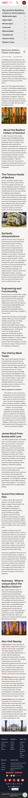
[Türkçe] (15, 784)
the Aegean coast (13, 246)
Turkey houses (4, 742)
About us (3, 763)
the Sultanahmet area (19, 66)
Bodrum (12, 744)
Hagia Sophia (6, 644)
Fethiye (12, 745)
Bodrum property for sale (4, 745)
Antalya (12, 747)
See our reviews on (14, 786)
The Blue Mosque (7, 677)
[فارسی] (14, 784)
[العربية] (10, 784)
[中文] (12, 784)
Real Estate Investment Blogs (17, 766)
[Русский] (8, 784)
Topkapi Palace (7, 699)
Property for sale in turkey (16, 764)
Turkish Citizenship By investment (18, 763)
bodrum (3, 769)
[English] (7, 784)
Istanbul (12, 742)
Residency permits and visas (22, 751)
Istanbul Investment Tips (16, 768)
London (3, 765)
